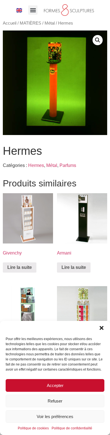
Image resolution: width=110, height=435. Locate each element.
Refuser (55, 401)
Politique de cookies (33, 428)
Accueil (9, 23)
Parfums (68, 165)
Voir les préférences (55, 416)
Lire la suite (19, 267)
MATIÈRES (30, 23)
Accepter (55, 385)
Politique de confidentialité (72, 428)
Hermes (36, 165)
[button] (101, 328)
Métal (50, 23)
